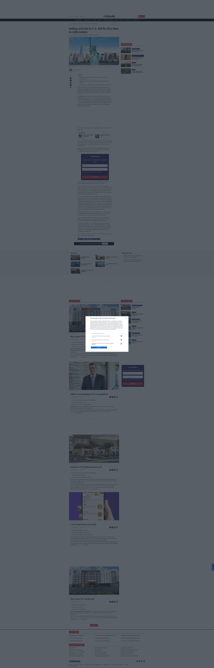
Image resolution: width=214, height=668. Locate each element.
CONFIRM (99, 347)
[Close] (126, 318)
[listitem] (107, 333)
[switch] (120, 336)
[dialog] (107, 334)
